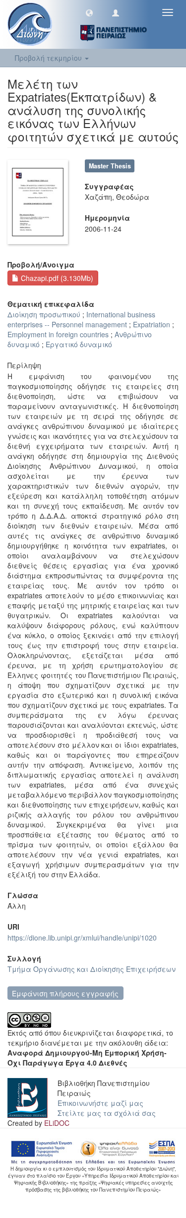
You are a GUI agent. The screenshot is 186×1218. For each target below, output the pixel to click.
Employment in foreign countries (58, 334)
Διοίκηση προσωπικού (43, 314)
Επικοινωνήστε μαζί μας (100, 1103)
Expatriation (151, 324)
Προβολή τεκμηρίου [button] (49, 58)
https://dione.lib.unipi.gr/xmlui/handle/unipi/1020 (82, 938)
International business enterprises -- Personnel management (81, 319)
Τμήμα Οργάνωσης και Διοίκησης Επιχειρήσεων (91, 969)
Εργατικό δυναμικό (79, 344)
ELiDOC (56, 1123)
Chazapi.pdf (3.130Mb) (56, 278)
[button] (89, 12)
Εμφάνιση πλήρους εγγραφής (65, 993)
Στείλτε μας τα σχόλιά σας (107, 1113)
